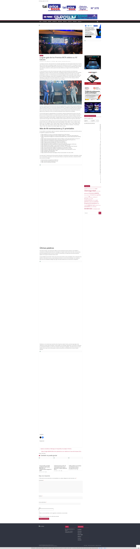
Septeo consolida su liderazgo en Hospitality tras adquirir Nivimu (55, 448)
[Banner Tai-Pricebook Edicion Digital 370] (81, 6)
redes (98, 203)
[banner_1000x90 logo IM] (61, 25)
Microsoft (86, 198)
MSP (92, 198)
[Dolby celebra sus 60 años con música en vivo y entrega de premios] (75, 458)
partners (86, 202)
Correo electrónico (42, 502)
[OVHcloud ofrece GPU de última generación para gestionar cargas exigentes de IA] (61, 458)
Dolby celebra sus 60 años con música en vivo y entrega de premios (75, 467)
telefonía (91, 206)
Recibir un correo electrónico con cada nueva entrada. (49, 516)
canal (96, 188)
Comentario (41, 480)
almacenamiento (89, 188)
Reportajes (60, 21)
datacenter (86, 193)
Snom (100, 205)
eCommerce (91, 193)
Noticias (41, 55)
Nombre (41, 495)
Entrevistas (55, 21)
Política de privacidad (91, 545)
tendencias (88, 209)
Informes (49, 21)
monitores (89, 198)
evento (64, 61)
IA (89, 197)
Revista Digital (80, 534)
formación (92, 195)
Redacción (49, 61)
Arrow (93, 188)
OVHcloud (94, 200)
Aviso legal (85, 545)
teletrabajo (94, 206)
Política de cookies (98, 545)
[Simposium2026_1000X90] (70, 15)
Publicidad (75, 21)
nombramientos (88, 200)
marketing (94, 197)
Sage (94, 205)
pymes (95, 203)
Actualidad (45, 21)
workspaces (96, 208)
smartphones (97, 205)
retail (88, 205)
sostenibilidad (87, 206)
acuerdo (85, 188)
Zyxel (99, 208)
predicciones (91, 201)
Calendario (79, 539)
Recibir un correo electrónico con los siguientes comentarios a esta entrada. (53, 513)
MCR (66, 61)
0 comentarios (59, 61)
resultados (85, 205)
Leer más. (101, 548)
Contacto (70, 21)
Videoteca (65, 21)
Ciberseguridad (90, 191)
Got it (105, 548)
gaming (98, 195)
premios (69, 61)
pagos (97, 200)
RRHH (91, 205)
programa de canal (89, 203)
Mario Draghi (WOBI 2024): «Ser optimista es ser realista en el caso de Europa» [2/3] (61, 451)
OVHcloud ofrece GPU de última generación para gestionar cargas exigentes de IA (60, 467)
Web (40, 507)
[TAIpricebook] (41, 526)
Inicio (40, 21)
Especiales (79, 21)
